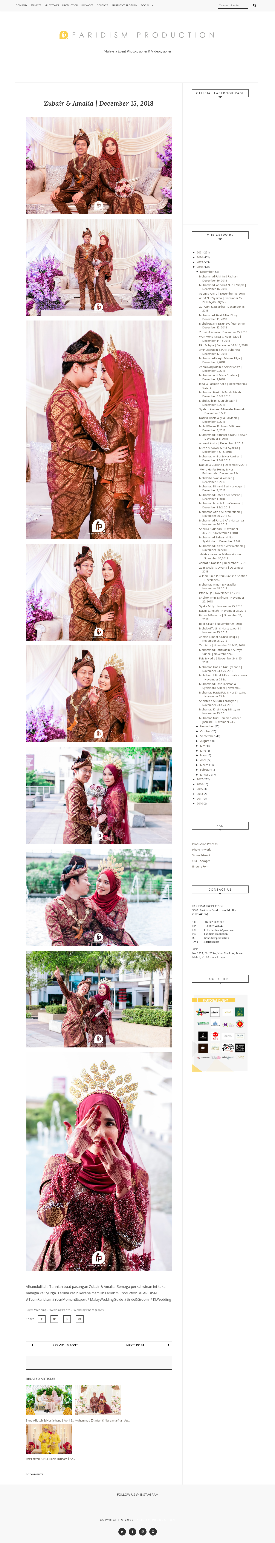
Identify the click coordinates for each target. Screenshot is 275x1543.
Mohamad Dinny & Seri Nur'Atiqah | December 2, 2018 (222, 488)
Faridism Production (155, 1519)
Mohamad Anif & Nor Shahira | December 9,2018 (219, 377)
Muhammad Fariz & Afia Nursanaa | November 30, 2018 (222, 522)
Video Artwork (201, 855)
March (204, 765)
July (202, 746)
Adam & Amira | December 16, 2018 (222, 293)
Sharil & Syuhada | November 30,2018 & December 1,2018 (218, 531)
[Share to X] (54, 1319)
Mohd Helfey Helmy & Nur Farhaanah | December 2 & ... (219, 471)
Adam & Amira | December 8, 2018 (221, 443)
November (207, 726)
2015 (200, 789)
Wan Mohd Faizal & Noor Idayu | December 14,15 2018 (220, 338)
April (203, 760)
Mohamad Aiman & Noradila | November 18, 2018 (218, 586)
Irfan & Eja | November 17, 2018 (219, 593)
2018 (200, 267)
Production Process (205, 844)
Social (145, 5)
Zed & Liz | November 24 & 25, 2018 (222, 645)
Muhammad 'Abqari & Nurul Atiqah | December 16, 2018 (222, 287)
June (203, 750)
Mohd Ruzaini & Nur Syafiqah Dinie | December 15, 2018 (223, 325)
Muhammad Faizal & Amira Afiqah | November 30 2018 (222, 548)
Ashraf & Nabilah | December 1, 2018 (223, 563)
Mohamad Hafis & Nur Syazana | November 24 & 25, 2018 (220, 669)
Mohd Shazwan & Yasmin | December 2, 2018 (216, 480)
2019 (200, 262)
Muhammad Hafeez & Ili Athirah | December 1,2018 (221, 497)
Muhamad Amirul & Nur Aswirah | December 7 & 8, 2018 (221, 458)
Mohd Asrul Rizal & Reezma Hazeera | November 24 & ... (223, 677)
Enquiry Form (200, 866)
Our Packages (201, 861)
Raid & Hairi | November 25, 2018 (220, 624)
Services (36, 5)
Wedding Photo (60, 1310)
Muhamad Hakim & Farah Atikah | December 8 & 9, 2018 (221, 394)
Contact (102, 5)
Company (21, 5)
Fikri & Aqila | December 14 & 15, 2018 (223, 345)
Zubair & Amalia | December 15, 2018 (223, 332)
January (205, 774)
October (205, 731)
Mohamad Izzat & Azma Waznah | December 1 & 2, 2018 (221, 505)
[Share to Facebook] (42, 1319)
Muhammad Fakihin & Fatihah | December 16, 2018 (219, 278)
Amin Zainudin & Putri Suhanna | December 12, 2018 (220, 351)
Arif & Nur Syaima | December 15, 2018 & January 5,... (221, 300)
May (203, 755)
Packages (87, 5)
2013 (200, 794)
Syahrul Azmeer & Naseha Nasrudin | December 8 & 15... (222, 411)
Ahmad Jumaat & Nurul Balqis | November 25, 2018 (219, 639)
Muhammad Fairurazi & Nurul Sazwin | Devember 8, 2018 (223, 436)
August (205, 741)
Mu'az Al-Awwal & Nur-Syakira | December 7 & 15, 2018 (219, 450)
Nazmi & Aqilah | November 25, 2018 (222, 611)
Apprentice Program (125, 5)
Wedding (40, 1310)
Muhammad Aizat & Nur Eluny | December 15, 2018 (219, 317)
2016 (200, 784)
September (207, 736)
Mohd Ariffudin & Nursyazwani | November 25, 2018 (220, 630)
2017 (200, 779)
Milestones (52, 5)
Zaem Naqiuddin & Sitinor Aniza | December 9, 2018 (221, 369)
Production (70, 5)
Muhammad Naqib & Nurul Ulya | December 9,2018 (220, 360)
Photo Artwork (201, 849)
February (206, 770)
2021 (200, 252)
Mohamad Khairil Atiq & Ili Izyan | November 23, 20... (220, 711)
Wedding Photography (88, 1310)
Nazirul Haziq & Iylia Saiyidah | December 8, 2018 (219, 420)
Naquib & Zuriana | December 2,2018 (223, 465)
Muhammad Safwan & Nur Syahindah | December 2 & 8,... (220, 539)
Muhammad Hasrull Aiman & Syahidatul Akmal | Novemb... (220, 686)
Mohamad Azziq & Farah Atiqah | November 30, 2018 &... (220, 514)
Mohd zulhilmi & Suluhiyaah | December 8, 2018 (218, 402)
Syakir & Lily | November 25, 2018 (220, 606)
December (207, 272)
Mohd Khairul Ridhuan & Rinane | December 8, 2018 (221, 428)
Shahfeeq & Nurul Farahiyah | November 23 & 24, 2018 (218, 703)
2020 (200, 257)
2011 (200, 798)
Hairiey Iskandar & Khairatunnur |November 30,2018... (220, 556)
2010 (200, 803)
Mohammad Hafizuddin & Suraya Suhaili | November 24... (221, 652)
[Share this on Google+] (67, 1319)
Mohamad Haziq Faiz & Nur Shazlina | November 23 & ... (222, 694)
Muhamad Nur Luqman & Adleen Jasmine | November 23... (220, 720)
